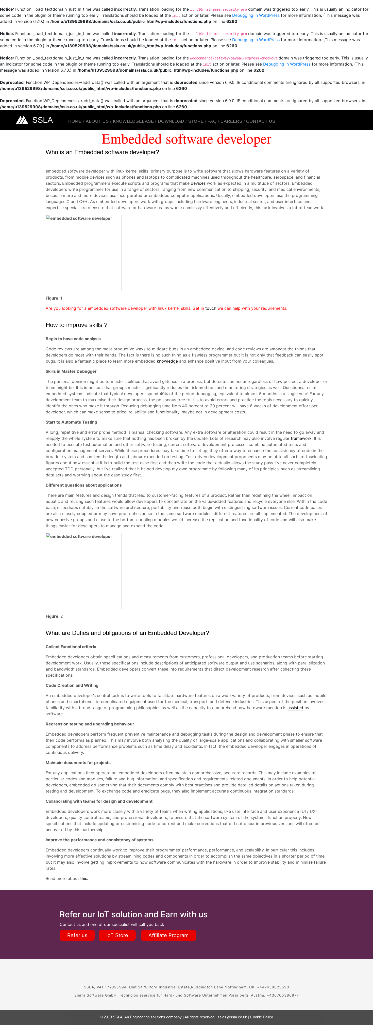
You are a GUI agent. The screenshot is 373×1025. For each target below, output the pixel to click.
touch (210, 308)
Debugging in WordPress (256, 15)
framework (301, 438)
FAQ (212, 121)
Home (75, 121)
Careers (231, 121)
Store (196, 121)
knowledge (167, 361)
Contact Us (260, 121)
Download (171, 121)
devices (198, 183)
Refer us (77, 935)
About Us (97, 121)
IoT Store (117, 935)
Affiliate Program (168, 935)
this (83, 878)
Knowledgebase (133, 121)
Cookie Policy (261, 1017)
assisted (295, 707)
